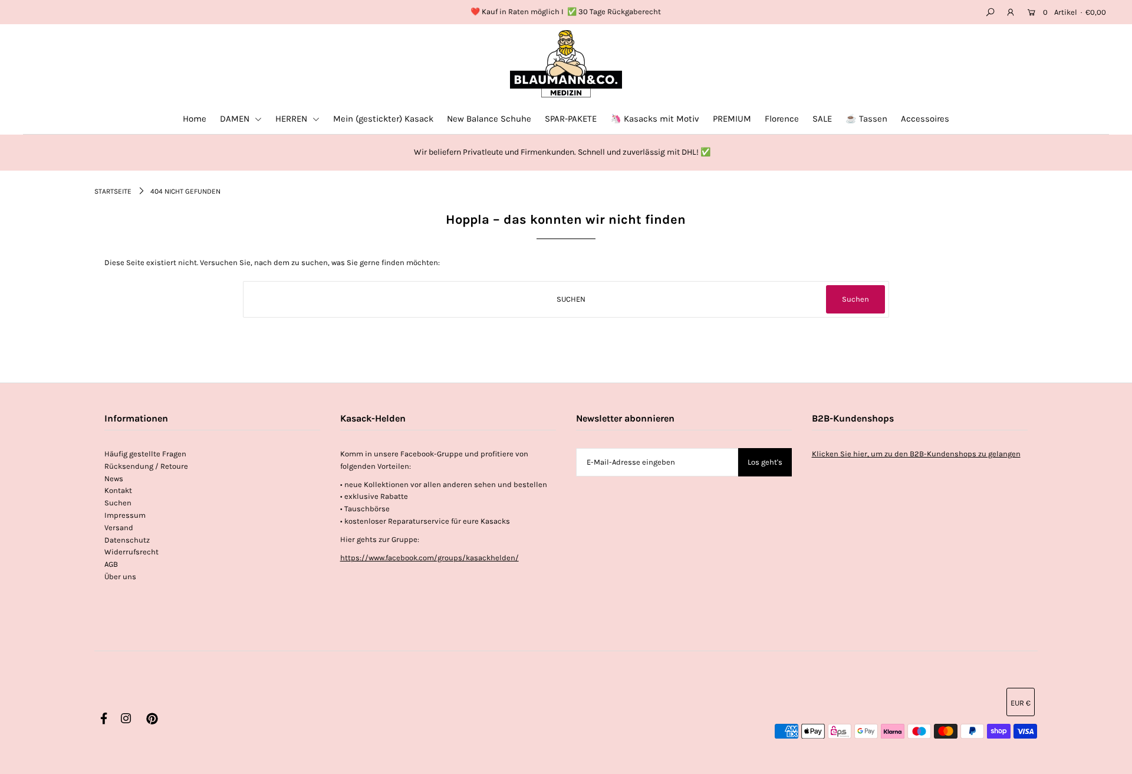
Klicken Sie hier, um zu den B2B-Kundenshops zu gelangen (916, 453)
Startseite (112, 191)
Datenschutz (127, 539)
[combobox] (566, 299)
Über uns (120, 576)
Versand (118, 527)
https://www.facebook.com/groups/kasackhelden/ (429, 557)
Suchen (117, 502)
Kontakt (118, 490)
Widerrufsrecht (131, 551)
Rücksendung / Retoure (146, 466)
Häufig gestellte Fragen (145, 453)
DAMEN (236, 118)
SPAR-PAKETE (571, 118)
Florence (782, 118)
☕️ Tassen (866, 118)
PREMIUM (732, 118)
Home (194, 118)
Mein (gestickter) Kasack (383, 118)
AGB (111, 564)
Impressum (125, 515)
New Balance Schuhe (489, 118)
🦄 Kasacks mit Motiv (654, 118)
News (113, 478)
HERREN (292, 118)
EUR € (1021, 702)
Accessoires (925, 118)
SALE (822, 118)
